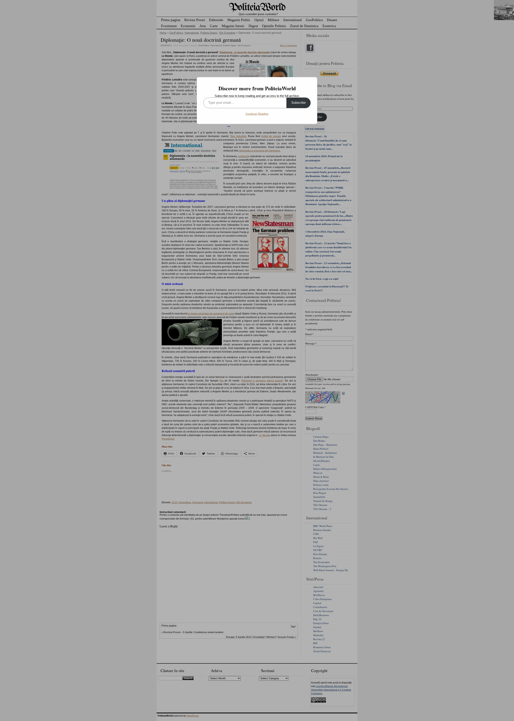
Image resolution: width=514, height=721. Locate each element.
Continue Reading (257, 113)
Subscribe (298, 102)
